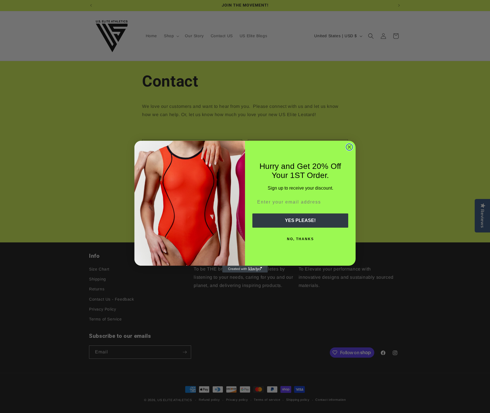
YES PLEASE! (300, 220)
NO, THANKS (300, 239)
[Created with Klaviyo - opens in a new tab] (245, 269)
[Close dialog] (349, 147)
